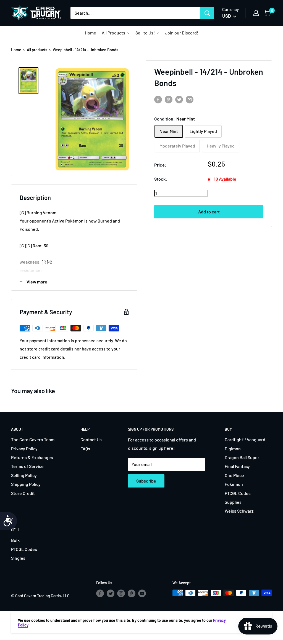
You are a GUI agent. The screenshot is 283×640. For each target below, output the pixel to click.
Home (16, 49)
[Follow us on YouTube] (142, 593)
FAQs (85, 448)
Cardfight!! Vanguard (245, 439)
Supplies (233, 502)
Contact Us (91, 439)
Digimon (233, 448)
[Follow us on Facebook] (100, 593)
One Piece (234, 475)
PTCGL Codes (238, 493)
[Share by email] (189, 99)
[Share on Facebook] (158, 99)
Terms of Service (27, 466)
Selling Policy (24, 475)
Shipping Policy (26, 484)
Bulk (15, 540)
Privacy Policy (24, 448)
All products (37, 49)
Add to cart (209, 211)
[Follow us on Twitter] (110, 593)
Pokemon (234, 484)
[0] (267, 13)
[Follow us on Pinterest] (131, 593)
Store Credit (23, 493)
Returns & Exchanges (32, 457)
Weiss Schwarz (239, 510)
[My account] (256, 13)
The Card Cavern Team (32, 439)
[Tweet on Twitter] (179, 99)
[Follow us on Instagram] (121, 593)
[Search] (207, 13)
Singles (18, 558)
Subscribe (146, 480)
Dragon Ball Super (242, 457)
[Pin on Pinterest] (168, 99)
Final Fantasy (237, 466)
